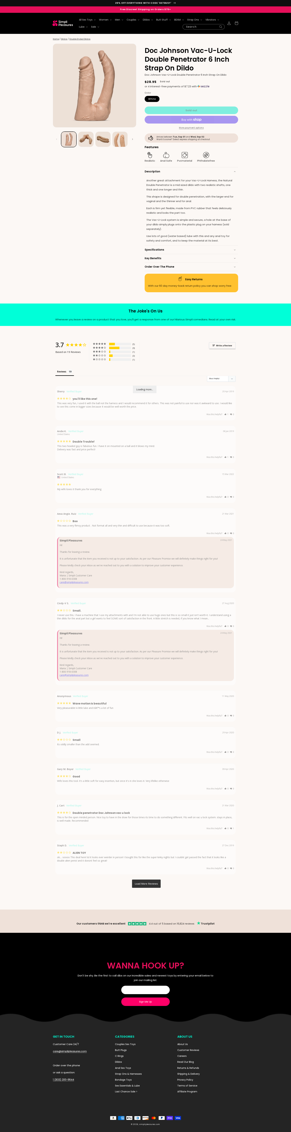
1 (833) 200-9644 (63, 1079)
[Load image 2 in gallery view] (85, 139)
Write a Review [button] (224, 345)
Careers (182, 1056)
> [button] (146, 884)
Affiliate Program (187, 1091)
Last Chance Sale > (126, 1091)
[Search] (220, 27)
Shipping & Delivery (188, 1074)
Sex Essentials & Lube (127, 1085)
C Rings (119, 1056)
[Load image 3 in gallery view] (103, 139)
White (152, 99)
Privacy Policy (185, 1079)
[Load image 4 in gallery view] (120, 139)
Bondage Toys (123, 1079)
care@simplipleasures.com (74, 582)
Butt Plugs (121, 1050)
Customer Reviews (188, 1050)
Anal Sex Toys (123, 1068)
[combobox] (203, 26)
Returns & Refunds (188, 1068)
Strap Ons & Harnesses (128, 1074)
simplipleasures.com (149, 1124)
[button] (87, 19)
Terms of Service (187, 1085)
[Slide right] (132, 139)
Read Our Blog (185, 1062)
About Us (182, 1044)
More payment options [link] (191, 127)
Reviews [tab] (61, 371)
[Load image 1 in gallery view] (68, 139)
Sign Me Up (145, 1001)
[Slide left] (56, 139)
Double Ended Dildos (79, 39)
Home (56, 39)
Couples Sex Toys (125, 1044)
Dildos (64, 39)
